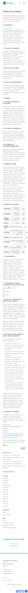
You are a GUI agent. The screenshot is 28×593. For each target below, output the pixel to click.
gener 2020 (5, 497)
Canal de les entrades (8, 523)
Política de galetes (7, 580)
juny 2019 (5, 499)
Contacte (14, 545)
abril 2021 (5, 483)
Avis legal (5, 577)
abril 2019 (5, 503)
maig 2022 (5, 478)
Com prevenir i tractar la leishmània (12, 463)
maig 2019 (5, 501)
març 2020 (5, 492)
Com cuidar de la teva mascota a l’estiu (12, 461)
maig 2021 (5, 480)
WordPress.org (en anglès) (9, 527)
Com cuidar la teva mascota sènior (11, 455)
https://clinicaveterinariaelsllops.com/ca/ (13, 30)
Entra (4, 520)
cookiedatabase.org (10, 442)
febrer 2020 (6, 494)
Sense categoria (7, 514)
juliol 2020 (5, 487)
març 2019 (5, 506)
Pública (4, 512)
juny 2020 (5, 490)
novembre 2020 (7, 485)
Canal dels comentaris (8, 525)
